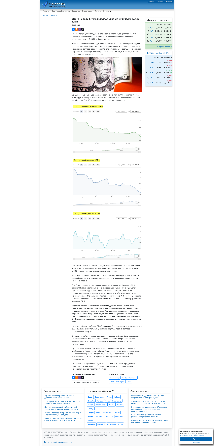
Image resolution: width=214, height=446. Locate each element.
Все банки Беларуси (61, 11)
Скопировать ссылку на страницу (86, 382)
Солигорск (109, 416)
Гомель (91, 405)
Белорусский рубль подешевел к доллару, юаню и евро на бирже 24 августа (63, 419)
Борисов (99, 416)
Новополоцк (116, 401)
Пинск (109, 397)
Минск (90, 416)
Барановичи (99, 397)
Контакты (169, 1)
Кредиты (76, 11)
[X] (82, 29)
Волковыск (107, 412)
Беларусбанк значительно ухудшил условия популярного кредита (146, 416)
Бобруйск (101, 424)
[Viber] (79, 29)
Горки (120, 424)
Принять (196, 439)
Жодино (91, 420)
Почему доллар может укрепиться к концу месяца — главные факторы (150, 421)
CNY (151, 38)
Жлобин (120, 405)
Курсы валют (87, 11)
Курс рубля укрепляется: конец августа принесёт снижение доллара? (62, 402)
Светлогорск (101, 405)
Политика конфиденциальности (57, 442)
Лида (98, 412)
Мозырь (111, 405)
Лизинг (98, 11)
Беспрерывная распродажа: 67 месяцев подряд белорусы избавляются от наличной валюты (149, 409)
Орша (107, 401)
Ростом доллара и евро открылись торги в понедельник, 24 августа (62, 414)
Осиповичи (111, 424)
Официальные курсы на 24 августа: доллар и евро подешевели (60, 397)
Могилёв (91, 424)
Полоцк (100, 401)
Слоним (117, 412)
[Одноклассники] (76, 29)
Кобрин (117, 397)
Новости (107, 11)
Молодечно (119, 416)
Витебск (91, 401)
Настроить (196, 442)
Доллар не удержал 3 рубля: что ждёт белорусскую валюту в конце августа (61, 408)
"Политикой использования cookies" (192, 436)
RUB (151, 34)
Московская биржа (117, 382)
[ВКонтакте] (73, 29)
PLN (151, 41)
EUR (151, 31)
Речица (91, 409)
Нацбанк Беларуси (129, 378)
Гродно (91, 412)
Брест (90, 397)
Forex (129, 382)
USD (151, 28)
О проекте (160, 1)
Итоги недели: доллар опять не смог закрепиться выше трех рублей (147, 397)
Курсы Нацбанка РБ (158, 53)
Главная (151, 1)
